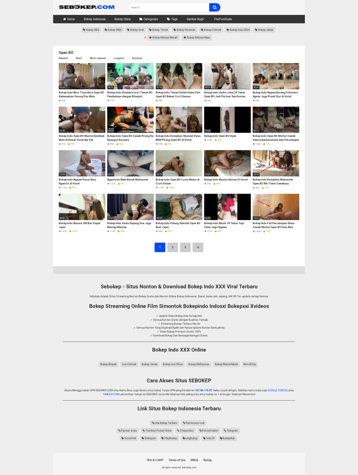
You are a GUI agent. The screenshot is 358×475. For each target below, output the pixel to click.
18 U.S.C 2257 (154, 460)
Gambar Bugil (195, 19)
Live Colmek (129, 364)
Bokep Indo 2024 (239, 29)
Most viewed (98, 58)
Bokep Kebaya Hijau (198, 37)
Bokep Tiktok (160, 29)
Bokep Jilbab (265, 29)
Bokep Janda (149, 364)
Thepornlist (187, 430)
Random (137, 58)
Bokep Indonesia (95, 19)
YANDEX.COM (111, 394)
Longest (119, 58)
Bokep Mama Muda (226, 364)
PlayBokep (170, 438)
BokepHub (229, 438)
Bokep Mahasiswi (199, 364)
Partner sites (129, 430)
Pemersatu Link (195, 422)
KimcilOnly (250, 364)
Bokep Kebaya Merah (165, 37)
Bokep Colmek (212, 29)
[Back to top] (345, 464)
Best (79, 58)
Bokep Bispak (109, 364)
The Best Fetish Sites (158, 430)
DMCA (194, 460)
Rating (207, 460)
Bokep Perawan (185, 29)
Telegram (232, 430)
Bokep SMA (114, 29)
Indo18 (210, 438)
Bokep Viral (137, 29)
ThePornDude (223, 19)
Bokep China (122, 19)
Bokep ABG (92, 29)
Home (71, 19)
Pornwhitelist (210, 430)
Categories (151, 19)
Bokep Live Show (173, 364)
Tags (174, 19)
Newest (63, 58)
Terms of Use (177, 460)
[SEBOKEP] (87, 7)
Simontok (130, 438)
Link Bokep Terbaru (166, 422)
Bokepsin (150, 438)
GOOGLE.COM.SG (278, 390)
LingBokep (191, 438)
